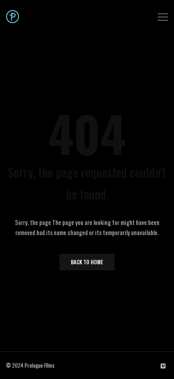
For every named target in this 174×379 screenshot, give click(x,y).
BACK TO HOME (87, 262)
